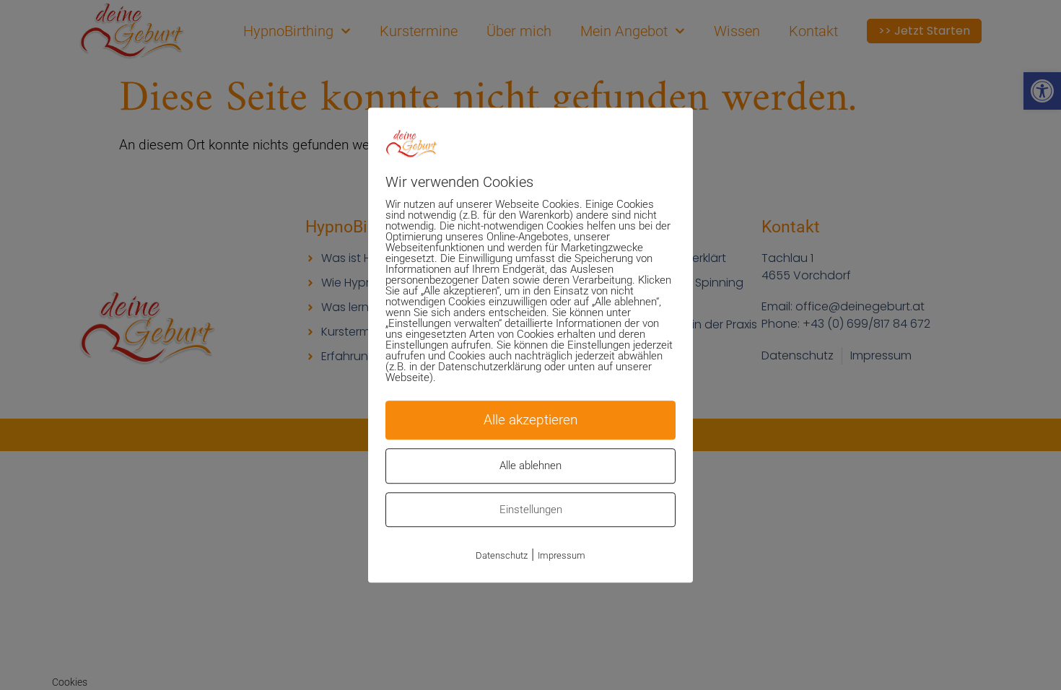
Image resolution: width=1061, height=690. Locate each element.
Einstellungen (530, 509)
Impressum (561, 555)
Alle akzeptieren (530, 419)
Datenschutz (502, 555)
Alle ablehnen (530, 465)
